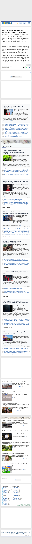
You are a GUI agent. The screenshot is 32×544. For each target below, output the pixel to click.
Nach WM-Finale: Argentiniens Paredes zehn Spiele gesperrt (17, 292)
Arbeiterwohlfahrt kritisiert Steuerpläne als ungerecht (16, 129)
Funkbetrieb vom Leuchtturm (10, 350)
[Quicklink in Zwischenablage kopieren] (27, 65)
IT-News (4, 177)
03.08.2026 (15, 495)
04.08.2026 (15, 494)
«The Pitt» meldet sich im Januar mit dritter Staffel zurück (16, 260)
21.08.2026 (5, 489)
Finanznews (5, 296)
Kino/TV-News (6, 236)
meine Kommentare (20, 505)
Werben (13, 533)
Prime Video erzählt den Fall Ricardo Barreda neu (14, 259)
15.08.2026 (5, 498)
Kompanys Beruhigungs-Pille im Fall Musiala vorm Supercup (17, 293)
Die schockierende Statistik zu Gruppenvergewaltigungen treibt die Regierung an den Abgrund (15, 404)
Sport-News (5, 267)
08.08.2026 (15, 489)
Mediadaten (16, 532)
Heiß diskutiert (16, 499)
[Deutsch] (17, 23)
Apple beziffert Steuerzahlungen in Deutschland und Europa (17, 200)
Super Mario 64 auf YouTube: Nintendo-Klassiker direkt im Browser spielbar (15, 464)
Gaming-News (6, 207)
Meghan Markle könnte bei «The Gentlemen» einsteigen (12, 242)
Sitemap (2, 532)
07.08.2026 (15, 490)
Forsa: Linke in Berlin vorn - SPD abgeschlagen (13, 107)
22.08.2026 (5, 487)
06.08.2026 (15, 491)
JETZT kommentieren (17, 76)
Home (26, 532)
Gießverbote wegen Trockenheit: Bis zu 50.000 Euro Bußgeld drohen (16, 442)
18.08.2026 (5, 492)
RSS (23, 533)
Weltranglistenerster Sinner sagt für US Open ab (14, 291)
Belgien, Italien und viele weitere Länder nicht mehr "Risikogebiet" (14, 31)
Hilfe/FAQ (17, 533)
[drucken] (29, 65)
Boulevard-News (7, 146)
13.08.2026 (5, 500)
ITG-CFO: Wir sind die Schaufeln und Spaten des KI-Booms (16, 202)
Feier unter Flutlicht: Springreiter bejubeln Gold (15, 272)
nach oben (27, 535)
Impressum (21, 532)
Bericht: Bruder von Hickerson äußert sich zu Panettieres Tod (15, 182)
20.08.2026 (5, 490)
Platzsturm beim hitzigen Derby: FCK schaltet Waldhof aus (16, 289)
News (9, 533)
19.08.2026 (5, 491)
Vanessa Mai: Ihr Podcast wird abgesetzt (13, 453)
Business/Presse (7, 327)
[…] (11, 120)
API (20, 533)
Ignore (26, 505)
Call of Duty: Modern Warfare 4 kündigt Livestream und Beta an (17, 230)
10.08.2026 (5, 504)
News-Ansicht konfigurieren (25, 504)
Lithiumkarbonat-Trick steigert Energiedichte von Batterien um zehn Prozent (14, 152)
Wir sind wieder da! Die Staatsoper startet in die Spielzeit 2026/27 (16, 332)
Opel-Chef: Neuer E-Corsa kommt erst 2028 (14, 136)
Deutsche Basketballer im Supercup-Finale (13, 288)
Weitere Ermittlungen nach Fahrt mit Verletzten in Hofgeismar (17, 124)
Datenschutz (7, 532)
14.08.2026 (5, 499)
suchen (18, 480)
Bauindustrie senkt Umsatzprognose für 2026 (14, 382)
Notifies (29, 505)
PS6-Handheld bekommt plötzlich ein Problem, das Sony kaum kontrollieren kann (16, 212)
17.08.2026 (5, 494)
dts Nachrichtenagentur (23, 34)
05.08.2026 (15, 492)
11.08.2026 (5, 503)
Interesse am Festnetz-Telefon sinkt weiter (13, 199)
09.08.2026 (15, 487)
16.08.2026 (5, 497)
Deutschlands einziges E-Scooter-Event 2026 (13, 354)
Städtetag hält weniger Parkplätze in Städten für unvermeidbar (18, 135)
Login (20, 23)
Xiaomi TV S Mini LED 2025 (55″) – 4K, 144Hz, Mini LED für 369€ (18, 263)
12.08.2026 (5, 501)
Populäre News (16, 498)
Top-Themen (5, 101)
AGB (12, 532)
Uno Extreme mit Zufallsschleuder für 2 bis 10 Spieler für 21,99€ (17, 173)
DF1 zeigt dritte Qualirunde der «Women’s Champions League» (17, 264)
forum (30, 78)
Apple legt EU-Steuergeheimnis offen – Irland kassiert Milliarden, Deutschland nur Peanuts (15, 302)
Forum (29, 532)
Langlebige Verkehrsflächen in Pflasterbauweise (14, 352)
